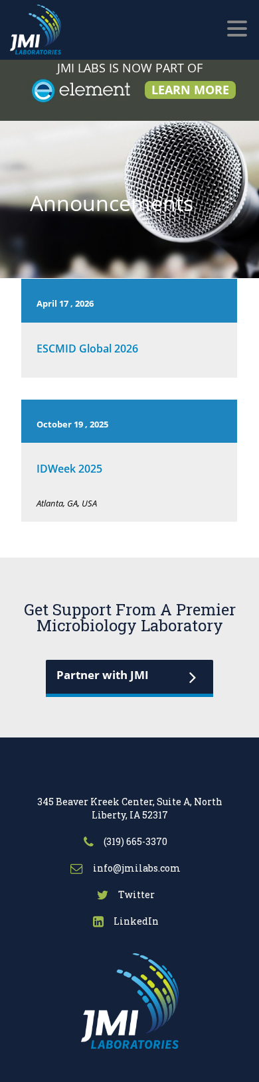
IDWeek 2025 (69, 468)
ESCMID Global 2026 (87, 348)
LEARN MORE (190, 90)
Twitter (135, 894)
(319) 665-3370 (134, 841)
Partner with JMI (102, 674)
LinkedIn (135, 921)
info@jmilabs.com (136, 868)
